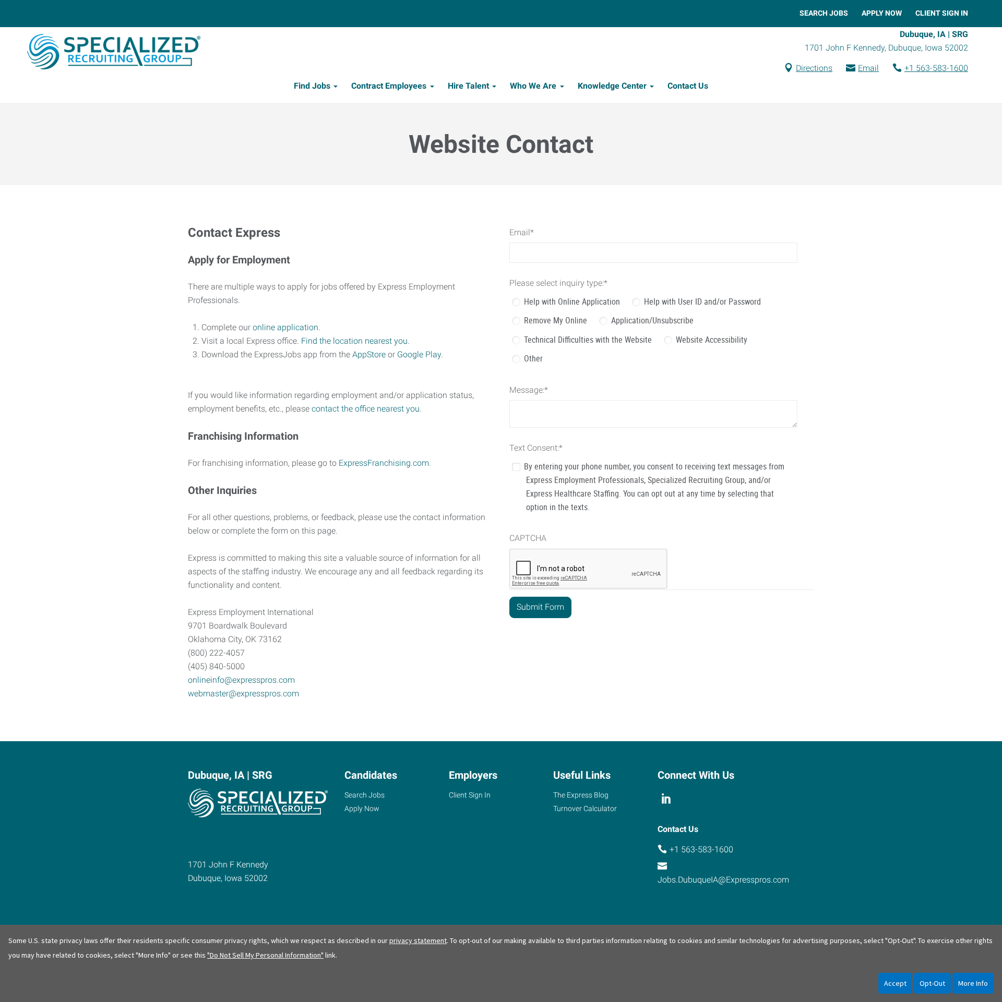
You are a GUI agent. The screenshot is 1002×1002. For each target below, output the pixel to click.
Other (533, 358)
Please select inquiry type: (558, 283)
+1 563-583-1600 (936, 68)
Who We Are (533, 86)
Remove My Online (555, 320)
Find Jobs (312, 86)
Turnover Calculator (585, 808)
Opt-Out (932, 983)
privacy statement (418, 940)
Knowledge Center (612, 86)
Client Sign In (941, 13)
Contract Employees (388, 86)
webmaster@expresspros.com (243, 693)
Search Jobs (824, 13)
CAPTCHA (527, 538)
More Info (973, 983)
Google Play (419, 354)
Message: (528, 390)
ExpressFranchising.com (384, 463)
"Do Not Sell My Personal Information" (265, 955)
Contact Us (687, 86)
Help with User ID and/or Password (702, 301)
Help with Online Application (572, 301)
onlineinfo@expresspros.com (241, 680)
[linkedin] (666, 799)
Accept (895, 983)
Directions (814, 68)
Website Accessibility (711, 339)
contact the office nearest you (366, 409)
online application (285, 327)
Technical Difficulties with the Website (588, 339)
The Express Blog (581, 795)
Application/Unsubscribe (652, 320)
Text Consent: (536, 448)
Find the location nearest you (354, 341)
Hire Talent (468, 86)
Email (868, 68)
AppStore (369, 354)
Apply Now (882, 13)
